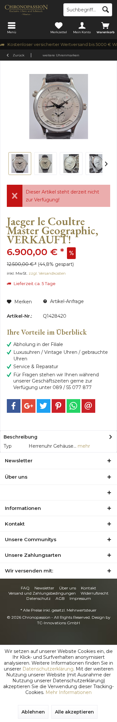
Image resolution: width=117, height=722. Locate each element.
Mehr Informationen (69, 692)
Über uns (67, 587)
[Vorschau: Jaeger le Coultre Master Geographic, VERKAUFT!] (19, 163)
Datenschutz (38, 598)
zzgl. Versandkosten (47, 273)
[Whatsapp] (73, 406)
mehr (83, 446)
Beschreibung (20, 437)
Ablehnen (33, 712)
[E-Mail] (88, 406)
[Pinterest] (58, 406)
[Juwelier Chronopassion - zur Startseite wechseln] (29, 9)
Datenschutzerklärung (47, 669)
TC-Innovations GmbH (58, 622)
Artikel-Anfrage (66, 301)
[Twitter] (43, 406)
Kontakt (88, 587)
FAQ (25, 587)
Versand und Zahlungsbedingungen (42, 593)
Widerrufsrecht (95, 593)
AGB (60, 598)
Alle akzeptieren (74, 712)
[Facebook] (13, 406)
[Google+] (28, 406)
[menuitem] (11, 27)
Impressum (80, 598)
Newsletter (44, 587)
